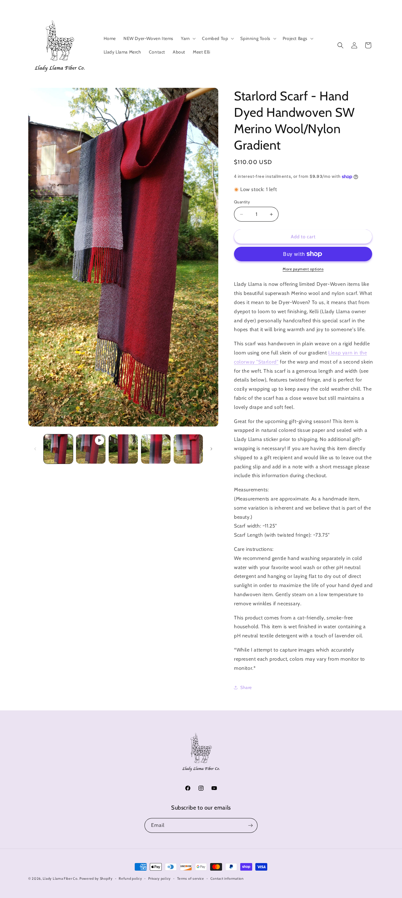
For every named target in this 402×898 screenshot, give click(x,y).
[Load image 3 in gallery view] (155, 449)
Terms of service (190, 878)
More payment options (303, 269)
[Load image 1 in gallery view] (58, 449)
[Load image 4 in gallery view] (188, 449)
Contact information (227, 878)
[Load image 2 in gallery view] (123, 449)
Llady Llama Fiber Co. (61, 878)
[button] (187, 38)
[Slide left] (35, 449)
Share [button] (246, 687)
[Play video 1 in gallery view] (90, 449)
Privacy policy (159, 878)
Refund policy (130, 878)
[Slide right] (211, 449)
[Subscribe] (250, 825)
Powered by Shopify (96, 878)
